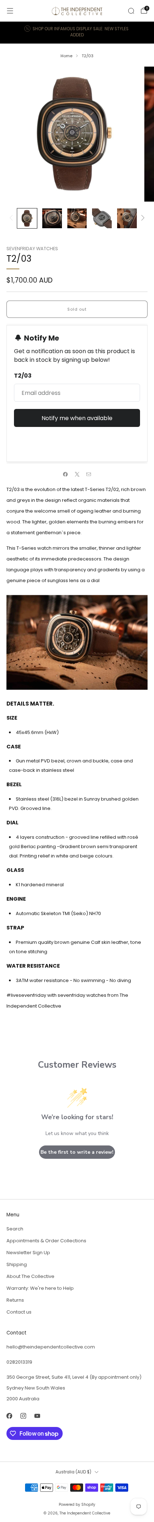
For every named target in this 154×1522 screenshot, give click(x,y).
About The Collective (30, 1276)
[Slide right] (141, 218)
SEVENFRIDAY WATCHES (32, 249)
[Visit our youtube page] (37, 1416)
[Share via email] (88, 474)
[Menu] (10, 10)
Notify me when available (77, 418)
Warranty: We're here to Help (40, 1288)
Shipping (16, 1264)
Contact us (19, 1312)
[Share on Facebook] (65, 474)
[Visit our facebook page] (9, 1416)
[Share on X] (77, 474)
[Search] (131, 10)
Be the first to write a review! (77, 1152)
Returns (15, 1300)
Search (14, 1228)
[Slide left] (12, 218)
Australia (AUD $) (73, 1472)
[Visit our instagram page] (23, 1416)
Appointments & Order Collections (46, 1240)
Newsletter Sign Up (28, 1252)
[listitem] (77, 33)
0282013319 (19, 1362)
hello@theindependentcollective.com (50, 1346)
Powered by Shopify (77, 1504)
